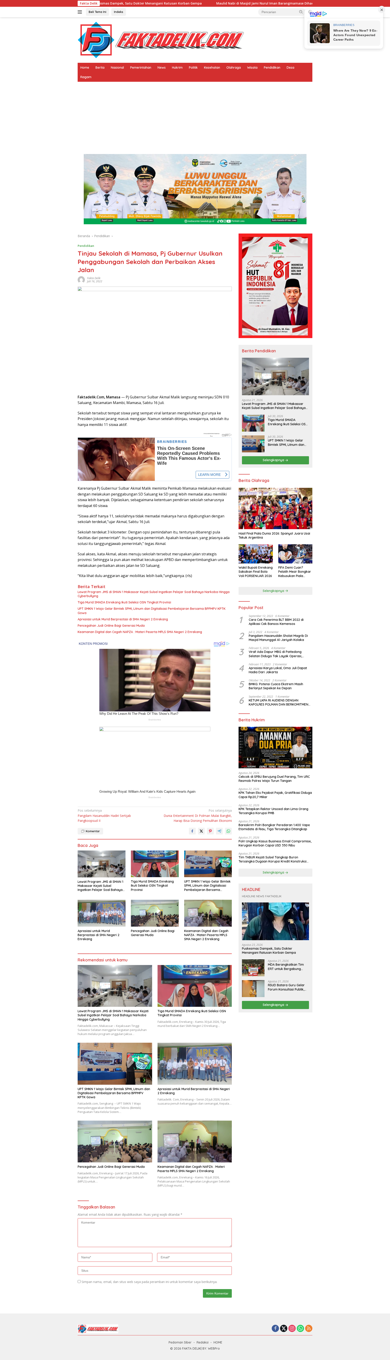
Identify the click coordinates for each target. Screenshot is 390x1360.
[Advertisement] (195, 115)
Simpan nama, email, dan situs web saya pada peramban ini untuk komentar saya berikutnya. (149, 1282)
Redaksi (203, 1342)
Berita (99, 67)
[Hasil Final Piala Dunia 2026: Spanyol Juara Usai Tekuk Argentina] (275, 508)
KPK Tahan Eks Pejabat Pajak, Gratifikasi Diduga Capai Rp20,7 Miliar (275, 795)
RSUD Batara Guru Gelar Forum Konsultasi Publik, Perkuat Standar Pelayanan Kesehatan (286, 987)
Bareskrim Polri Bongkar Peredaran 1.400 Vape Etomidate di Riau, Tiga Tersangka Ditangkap (274, 827)
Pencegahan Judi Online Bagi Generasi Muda (111, 626)
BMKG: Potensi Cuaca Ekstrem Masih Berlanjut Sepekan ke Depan (276, 686)
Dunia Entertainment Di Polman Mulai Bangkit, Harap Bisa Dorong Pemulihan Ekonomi (198, 815)
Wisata (252, 67)
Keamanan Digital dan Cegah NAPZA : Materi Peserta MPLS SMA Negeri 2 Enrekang (140, 632)
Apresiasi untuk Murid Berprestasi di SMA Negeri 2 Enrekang (123, 619)
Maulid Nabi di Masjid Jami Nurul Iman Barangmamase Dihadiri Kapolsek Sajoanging (169, 3)
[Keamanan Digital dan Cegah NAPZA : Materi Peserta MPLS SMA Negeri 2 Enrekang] (208, 913)
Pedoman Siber (180, 1342)
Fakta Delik (93, 278)
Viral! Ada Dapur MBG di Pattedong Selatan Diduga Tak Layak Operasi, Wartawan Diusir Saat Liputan (275, 654)
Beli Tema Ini (97, 12)
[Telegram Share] (219, 831)
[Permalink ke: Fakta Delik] (81, 279)
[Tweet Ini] (201, 831)
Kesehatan (212, 67)
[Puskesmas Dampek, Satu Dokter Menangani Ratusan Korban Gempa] (275, 921)
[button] (301, 11)
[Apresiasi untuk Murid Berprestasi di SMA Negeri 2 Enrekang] (101, 913)
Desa (290, 67)
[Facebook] (275, 1329)
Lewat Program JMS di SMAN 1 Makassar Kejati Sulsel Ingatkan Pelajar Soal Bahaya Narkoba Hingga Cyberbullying (154, 594)
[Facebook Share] (192, 831)
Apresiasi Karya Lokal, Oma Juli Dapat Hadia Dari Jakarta (278, 670)
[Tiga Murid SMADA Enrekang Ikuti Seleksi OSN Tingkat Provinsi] (155, 864)
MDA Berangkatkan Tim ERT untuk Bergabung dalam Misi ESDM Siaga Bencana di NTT (286, 967)
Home (84, 67)
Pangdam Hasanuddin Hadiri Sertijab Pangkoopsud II (104, 815)
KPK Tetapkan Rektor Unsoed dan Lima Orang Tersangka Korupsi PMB (273, 811)
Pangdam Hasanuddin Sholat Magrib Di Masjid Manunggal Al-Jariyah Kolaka (278, 638)
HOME (218, 1342)
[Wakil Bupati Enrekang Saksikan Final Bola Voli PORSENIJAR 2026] (256, 553)
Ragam (85, 77)
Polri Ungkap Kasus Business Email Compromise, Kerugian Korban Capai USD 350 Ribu (275, 843)
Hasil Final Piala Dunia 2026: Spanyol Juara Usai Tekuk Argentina (274, 535)
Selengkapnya (274, 460)
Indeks (118, 12)
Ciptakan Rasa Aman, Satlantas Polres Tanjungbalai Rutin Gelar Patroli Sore (311, 3)
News (162, 67)
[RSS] (308, 1329)
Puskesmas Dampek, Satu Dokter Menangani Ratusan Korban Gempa (269, 951)
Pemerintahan (140, 67)
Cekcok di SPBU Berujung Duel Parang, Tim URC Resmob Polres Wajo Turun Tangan (274, 779)
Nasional (117, 67)
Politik (193, 67)
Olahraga (233, 67)
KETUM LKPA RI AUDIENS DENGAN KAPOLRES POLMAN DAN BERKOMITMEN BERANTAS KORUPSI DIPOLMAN (278, 702)
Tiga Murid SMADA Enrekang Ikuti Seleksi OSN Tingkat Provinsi (124, 602)
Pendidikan (272, 67)
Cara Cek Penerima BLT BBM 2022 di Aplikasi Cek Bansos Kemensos (276, 622)
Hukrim (177, 67)
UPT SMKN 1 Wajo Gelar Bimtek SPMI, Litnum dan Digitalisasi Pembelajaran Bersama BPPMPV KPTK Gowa (151, 611)
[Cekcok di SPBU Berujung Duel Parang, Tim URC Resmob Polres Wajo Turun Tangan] (275, 747)
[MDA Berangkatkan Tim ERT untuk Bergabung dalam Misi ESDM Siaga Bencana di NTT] (253, 968)
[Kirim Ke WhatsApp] (228, 831)
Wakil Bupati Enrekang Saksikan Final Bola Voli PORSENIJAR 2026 (256, 572)
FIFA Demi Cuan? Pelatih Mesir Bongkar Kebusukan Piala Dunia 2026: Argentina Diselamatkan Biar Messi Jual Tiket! (294, 572)
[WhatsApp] (300, 1329)
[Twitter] (283, 1329)
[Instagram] (292, 1329)
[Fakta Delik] (161, 39)
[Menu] (81, 12)
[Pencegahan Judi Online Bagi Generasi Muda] (155, 913)
